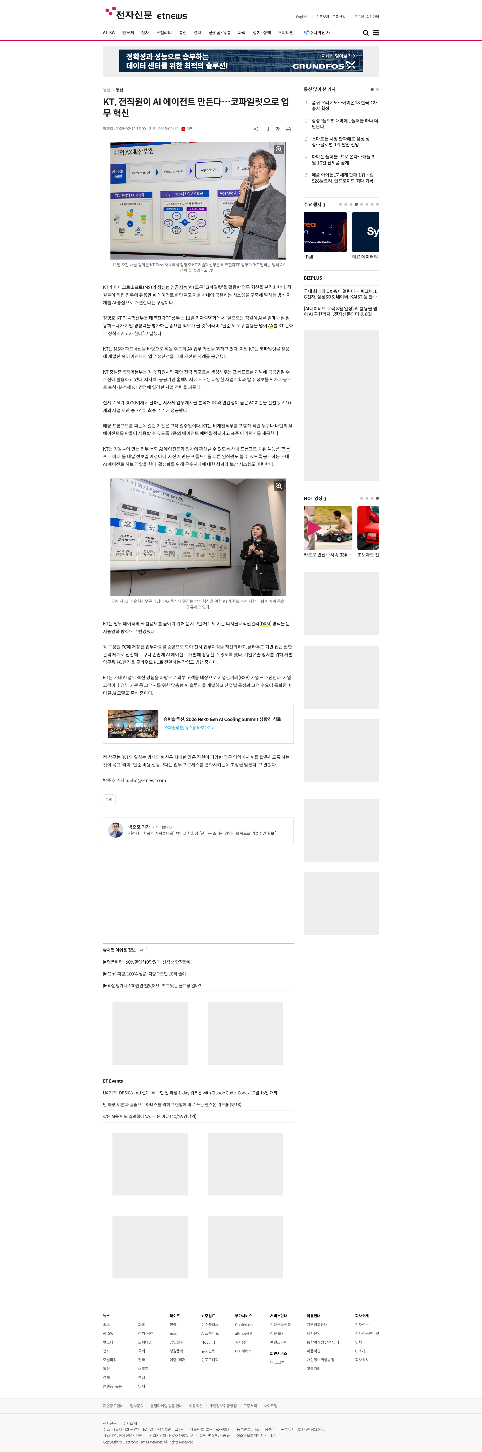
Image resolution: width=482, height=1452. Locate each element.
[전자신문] (146, 12)
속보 (106, 1324)
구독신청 (339, 17)
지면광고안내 (317, 1324)
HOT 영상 (315, 498)
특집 (141, 1377)
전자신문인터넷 (367, 1333)
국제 (141, 1351)
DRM (265, 624)
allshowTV (243, 1333)
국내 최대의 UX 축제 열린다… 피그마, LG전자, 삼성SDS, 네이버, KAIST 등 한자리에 (340, 297)
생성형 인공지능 (172, 287)
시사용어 (242, 1342)
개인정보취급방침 (320, 1359)
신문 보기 (277, 1333)
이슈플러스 (209, 1324)
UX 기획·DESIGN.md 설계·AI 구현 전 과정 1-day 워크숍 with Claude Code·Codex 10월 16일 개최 (190, 1093)
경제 (198, 32)
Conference (244, 1324)
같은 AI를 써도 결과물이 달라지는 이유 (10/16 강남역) (150, 1116)
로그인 (359, 17)
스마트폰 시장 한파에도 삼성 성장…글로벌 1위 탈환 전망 (341, 142)
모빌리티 (164, 32)
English (301, 17)
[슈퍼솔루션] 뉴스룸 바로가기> (188, 728)
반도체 (128, 32)
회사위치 (362, 1359)
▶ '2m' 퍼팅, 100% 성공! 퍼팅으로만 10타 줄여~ (145, 974)
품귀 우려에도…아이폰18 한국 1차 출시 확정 (344, 105)
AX (270, 326)
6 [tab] (367, 204)
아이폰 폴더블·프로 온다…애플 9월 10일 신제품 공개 (343, 159)
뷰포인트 (208, 1351)
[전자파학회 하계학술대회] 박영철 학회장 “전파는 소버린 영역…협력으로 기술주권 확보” (203, 833)
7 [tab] (372, 204)
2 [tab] (377, 89)
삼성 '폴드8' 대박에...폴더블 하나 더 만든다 (345, 124)
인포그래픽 (209, 1359)
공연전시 (177, 1342)
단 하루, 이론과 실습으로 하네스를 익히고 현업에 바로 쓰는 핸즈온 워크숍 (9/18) (172, 1104)
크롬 (286, 449)
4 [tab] (356, 204)
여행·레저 (177, 1359)
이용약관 (314, 1351)
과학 (242, 32)
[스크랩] (266, 129)
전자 (145, 32)
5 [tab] (361, 204)
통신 (183, 32)
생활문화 (177, 1351)
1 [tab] (372, 89)
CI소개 (360, 1351)
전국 (141, 1359)
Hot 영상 (208, 1342)
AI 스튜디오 (210, 1333)
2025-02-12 (175, 128)
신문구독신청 (280, 1324)
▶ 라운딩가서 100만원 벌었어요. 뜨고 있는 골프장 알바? (152, 986)
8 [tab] (377, 204)
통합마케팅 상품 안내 (323, 1342)
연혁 (358, 1342)
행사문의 (314, 1333)
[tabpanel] (341, 142)
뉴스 (106, 1315)
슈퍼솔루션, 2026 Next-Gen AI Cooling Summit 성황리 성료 (222, 719)
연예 (173, 1324)
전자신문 (362, 1324)
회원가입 (372, 17)
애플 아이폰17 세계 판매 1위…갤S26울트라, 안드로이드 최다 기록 (343, 178)
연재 (141, 1386)
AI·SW (109, 32)
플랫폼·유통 (220, 32)
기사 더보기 (161, 827)
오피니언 (286, 32)
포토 (173, 1333)
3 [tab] (351, 204)
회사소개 (130, 1423)
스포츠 (143, 1368)
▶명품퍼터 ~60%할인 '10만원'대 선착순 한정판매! (147, 962)
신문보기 (322, 17)
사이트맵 (270, 1405)
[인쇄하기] (288, 129)
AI (110, 799)
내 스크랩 (277, 1362)
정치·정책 (262, 32)
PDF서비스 (243, 1351)
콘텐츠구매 (278, 1342)
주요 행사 (315, 204)
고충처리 (314, 1368)
